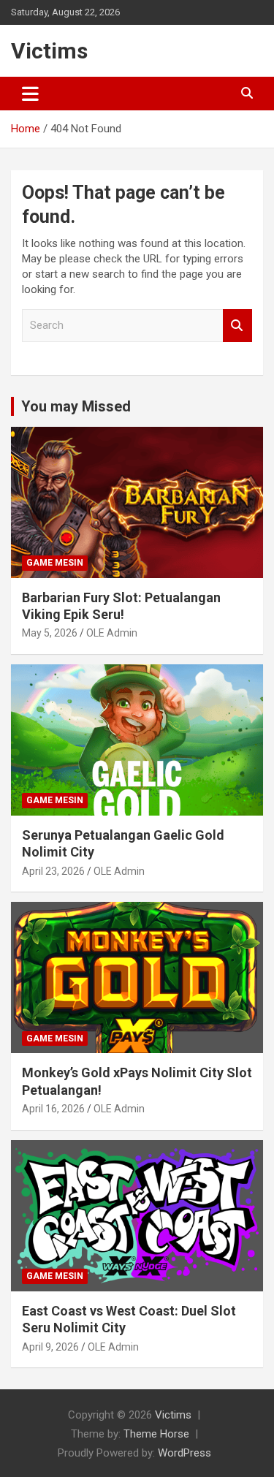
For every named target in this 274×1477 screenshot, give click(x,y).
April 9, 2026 (50, 1347)
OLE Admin (111, 633)
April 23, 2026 (53, 871)
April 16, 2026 (53, 1109)
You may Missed (76, 406)
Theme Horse (156, 1433)
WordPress (184, 1452)
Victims (49, 51)
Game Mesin (54, 563)
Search (237, 325)
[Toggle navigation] (30, 93)
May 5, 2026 (49, 633)
